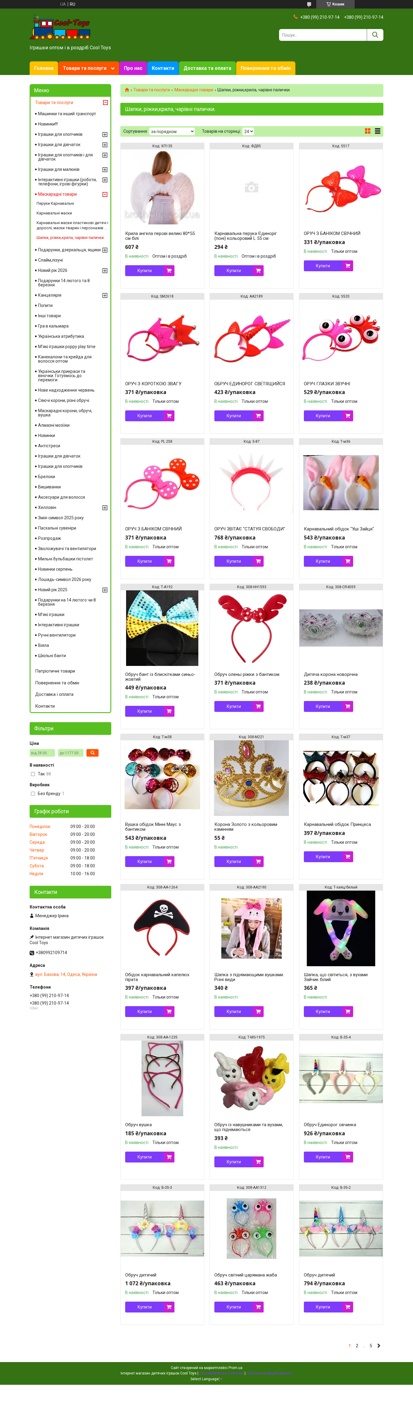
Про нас (133, 68)
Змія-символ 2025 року (61, 517)
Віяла (43, 645)
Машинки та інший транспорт (67, 113)
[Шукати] (375, 35)
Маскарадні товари (193, 90)
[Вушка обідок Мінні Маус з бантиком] (162, 778)
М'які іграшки (51, 614)
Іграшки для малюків (59, 169)
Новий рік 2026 (52, 270)
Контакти (163, 68)
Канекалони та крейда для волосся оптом (65, 359)
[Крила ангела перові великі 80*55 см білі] (162, 187)
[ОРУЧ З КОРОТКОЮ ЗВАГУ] (162, 337)
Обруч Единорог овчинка (330, 1124)
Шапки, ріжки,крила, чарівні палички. (71, 237)
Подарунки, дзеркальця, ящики (69, 249)
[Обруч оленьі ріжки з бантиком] (251, 628)
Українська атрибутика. (61, 336)
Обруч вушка (138, 1124)
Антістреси (49, 445)
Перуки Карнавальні (55, 203)
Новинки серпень (55, 569)
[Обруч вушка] (162, 1078)
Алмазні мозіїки (54, 425)
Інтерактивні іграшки (58, 624)
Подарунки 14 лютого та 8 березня (64, 282)
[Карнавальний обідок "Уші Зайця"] (341, 482)
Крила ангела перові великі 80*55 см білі (160, 236)
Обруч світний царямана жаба (245, 1275)
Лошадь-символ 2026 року (64, 579)
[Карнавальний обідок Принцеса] (341, 778)
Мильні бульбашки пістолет (65, 558)
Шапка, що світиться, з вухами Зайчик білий (336, 977)
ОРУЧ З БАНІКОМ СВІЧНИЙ (332, 233)
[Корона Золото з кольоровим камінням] (251, 778)
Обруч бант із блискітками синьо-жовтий (160, 677)
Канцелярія (49, 295)
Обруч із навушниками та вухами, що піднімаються (248, 1127)
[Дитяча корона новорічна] (341, 628)
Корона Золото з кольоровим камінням (245, 827)
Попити (45, 305)
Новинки (46, 435)
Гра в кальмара (53, 326)
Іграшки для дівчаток (59, 144)
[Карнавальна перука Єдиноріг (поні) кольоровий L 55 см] (251, 187)
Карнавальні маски (54, 213)
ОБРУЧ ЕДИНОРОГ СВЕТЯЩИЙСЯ (249, 383)
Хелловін (47, 507)
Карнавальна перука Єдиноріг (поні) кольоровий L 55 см (245, 236)
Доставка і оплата (54, 694)
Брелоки (46, 476)
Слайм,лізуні (50, 260)
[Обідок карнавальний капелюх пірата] (162, 928)
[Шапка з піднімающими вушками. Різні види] (251, 928)
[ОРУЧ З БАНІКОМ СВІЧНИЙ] (341, 187)
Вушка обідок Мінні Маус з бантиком (153, 827)
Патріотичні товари (55, 671)
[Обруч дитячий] (162, 1229)
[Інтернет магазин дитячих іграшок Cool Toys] (60, 26)
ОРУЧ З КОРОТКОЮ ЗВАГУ (153, 383)
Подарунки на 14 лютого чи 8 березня (67, 602)
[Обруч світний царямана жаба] (251, 1229)
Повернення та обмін (266, 68)
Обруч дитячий (140, 1275)
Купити (145, 270)
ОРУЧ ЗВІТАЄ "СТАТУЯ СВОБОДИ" (249, 529)
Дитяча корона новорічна (331, 674)
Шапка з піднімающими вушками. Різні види (249, 977)
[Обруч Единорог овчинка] (341, 1078)
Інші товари (49, 315)
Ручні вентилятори (57, 635)
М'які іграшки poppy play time (67, 346)
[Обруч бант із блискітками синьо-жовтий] (162, 628)
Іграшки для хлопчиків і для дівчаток (65, 156)
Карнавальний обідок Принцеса (337, 824)
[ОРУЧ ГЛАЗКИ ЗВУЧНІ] (341, 337)
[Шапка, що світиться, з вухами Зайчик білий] (341, 928)
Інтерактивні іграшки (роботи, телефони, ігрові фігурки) (67, 181)
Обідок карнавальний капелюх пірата (157, 977)
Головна (44, 68)
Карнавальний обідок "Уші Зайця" (339, 529)
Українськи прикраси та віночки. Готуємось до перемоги (61, 375)
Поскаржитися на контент (221, 1373)
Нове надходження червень (66, 390)
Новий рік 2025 (52, 589)
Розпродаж (49, 538)
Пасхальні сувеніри (57, 528)
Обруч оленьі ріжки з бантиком (246, 674)
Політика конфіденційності (269, 1373)
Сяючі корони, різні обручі (63, 400)
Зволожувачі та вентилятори (67, 548)
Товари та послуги (84, 68)
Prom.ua (235, 1368)
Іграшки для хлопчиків (60, 134)
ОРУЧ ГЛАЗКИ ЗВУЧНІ (327, 383)
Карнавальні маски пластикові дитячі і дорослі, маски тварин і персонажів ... (72, 225)
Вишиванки (49, 486)
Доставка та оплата (207, 68)
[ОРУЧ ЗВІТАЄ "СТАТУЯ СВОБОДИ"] (251, 482)
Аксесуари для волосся (61, 497)
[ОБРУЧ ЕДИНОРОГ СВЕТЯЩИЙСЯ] (251, 337)
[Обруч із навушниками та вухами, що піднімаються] (251, 1078)
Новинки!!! (48, 124)
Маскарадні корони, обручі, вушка (65, 412)
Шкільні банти (52, 655)
